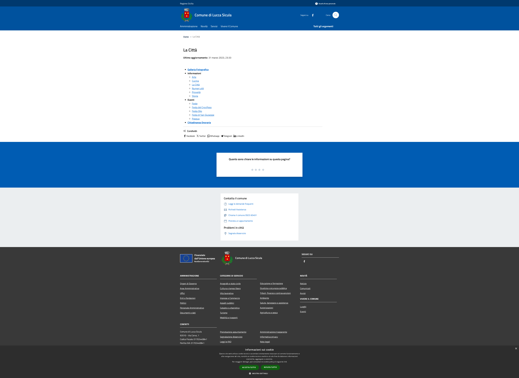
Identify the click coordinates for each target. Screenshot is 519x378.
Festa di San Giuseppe (203, 115)
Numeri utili (198, 88)
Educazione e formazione (271, 283)
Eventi (303, 311)
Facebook (191, 136)
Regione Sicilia (186, 3)
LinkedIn (240, 136)
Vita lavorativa (226, 293)
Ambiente (264, 298)
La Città (196, 84)
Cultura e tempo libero (230, 288)
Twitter (202, 136)
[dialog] (259, 362)
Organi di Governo (188, 283)
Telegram (228, 136)
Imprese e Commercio (230, 298)
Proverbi (196, 92)
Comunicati (305, 288)
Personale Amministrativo (192, 307)
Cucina (195, 81)
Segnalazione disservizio (231, 336)
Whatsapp (214, 136)
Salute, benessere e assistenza (274, 302)
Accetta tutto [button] (249, 367)
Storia (195, 96)
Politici (183, 303)
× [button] (516, 349)
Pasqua (195, 119)
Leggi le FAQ (225, 341)
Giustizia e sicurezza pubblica (273, 288)
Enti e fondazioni (187, 298)
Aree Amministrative (189, 288)
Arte (194, 77)
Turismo (223, 312)
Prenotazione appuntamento (233, 332)
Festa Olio (197, 111)
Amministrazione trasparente (273, 332)
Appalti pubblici (227, 303)
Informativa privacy (269, 336)
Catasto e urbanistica (229, 307)
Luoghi (303, 306)
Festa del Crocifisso (202, 107)
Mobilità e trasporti (229, 317)
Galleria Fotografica (198, 69)
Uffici (182, 293)
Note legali (265, 341)
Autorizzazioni (266, 307)
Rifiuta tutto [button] (270, 367)
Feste (194, 103)
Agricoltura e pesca (269, 312)
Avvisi (303, 293)
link (285, 362)
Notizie (303, 283)
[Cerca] (335, 15)
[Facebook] (311, 15)
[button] (259, 373)
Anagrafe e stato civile (230, 283)
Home (186, 36)
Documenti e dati (188, 312)
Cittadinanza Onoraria (199, 122)
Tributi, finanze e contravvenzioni (275, 293)
